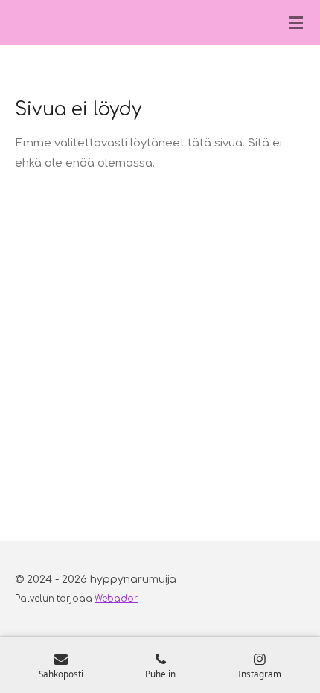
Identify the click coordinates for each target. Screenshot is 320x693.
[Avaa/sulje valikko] (296, 22)
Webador (116, 599)
